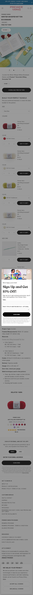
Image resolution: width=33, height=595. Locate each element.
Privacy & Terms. (20, 322)
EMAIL (4, 300)
